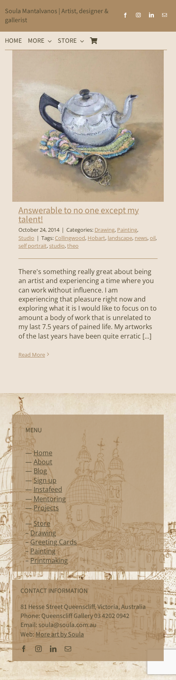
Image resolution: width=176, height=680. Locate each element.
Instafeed (48, 489)
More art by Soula (60, 634)
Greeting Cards (53, 541)
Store (42, 523)
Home (43, 452)
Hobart (96, 238)
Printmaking (49, 560)
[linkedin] (151, 15)
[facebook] (125, 15)
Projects (46, 507)
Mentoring (50, 498)
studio (57, 245)
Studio (26, 238)
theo (73, 245)
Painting (127, 229)
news (141, 238)
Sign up (45, 480)
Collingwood (70, 238)
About (43, 461)
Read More (31, 354)
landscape (120, 238)
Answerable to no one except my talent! (78, 215)
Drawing (105, 229)
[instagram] (138, 15)
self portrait (32, 245)
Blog (40, 470)
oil (153, 238)
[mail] (164, 15)
